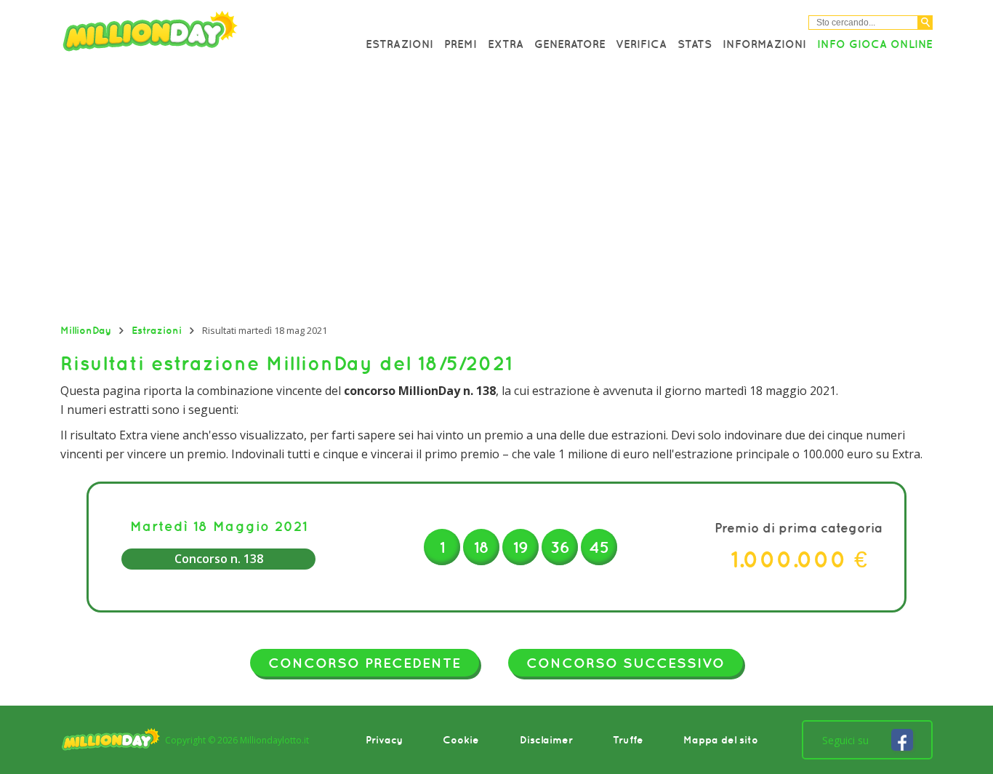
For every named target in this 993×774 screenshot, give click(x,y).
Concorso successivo (625, 663)
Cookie (461, 740)
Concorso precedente (364, 663)
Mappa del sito (720, 740)
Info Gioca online (875, 43)
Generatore (570, 43)
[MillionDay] (191, 34)
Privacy (384, 740)
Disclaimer (546, 740)
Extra (505, 43)
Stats (695, 43)
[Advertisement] (496, 193)
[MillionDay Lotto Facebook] (902, 740)
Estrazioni (399, 43)
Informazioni (764, 43)
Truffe (628, 740)
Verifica (641, 43)
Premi (460, 43)
